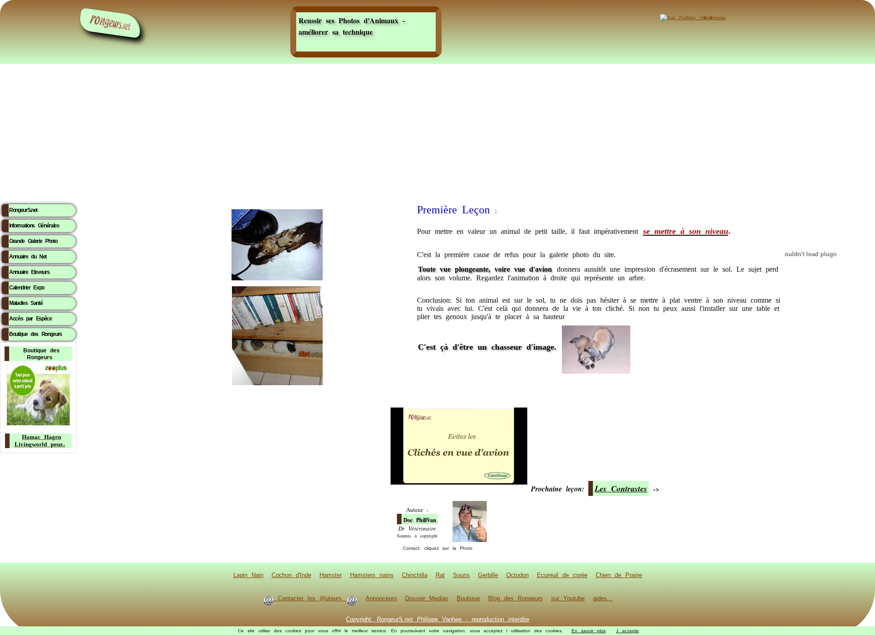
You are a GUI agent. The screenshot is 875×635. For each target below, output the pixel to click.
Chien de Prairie (619, 575)
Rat (440, 575)
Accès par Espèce (30, 318)
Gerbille (488, 575)
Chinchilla (414, 575)
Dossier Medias (426, 598)
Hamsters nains (372, 575)
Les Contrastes (621, 488)
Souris (461, 575)
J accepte (627, 630)
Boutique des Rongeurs (35, 334)
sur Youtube (568, 598)
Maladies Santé (25, 303)
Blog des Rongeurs (515, 598)
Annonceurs (381, 598)
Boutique (468, 598)
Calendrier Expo (26, 287)
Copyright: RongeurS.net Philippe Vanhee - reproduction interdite (437, 619)
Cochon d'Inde (291, 575)
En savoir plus (588, 630)
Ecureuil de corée (562, 575)
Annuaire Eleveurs (29, 272)
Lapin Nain (248, 575)
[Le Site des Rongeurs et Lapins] (110, 23)
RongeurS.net (23, 210)
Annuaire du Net (27, 256)
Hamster (330, 575)
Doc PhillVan (419, 520)
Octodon (517, 575)
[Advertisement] (437, 131)
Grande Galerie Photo (33, 241)
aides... (602, 598)
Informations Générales (34, 225)
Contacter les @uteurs (310, 598)
